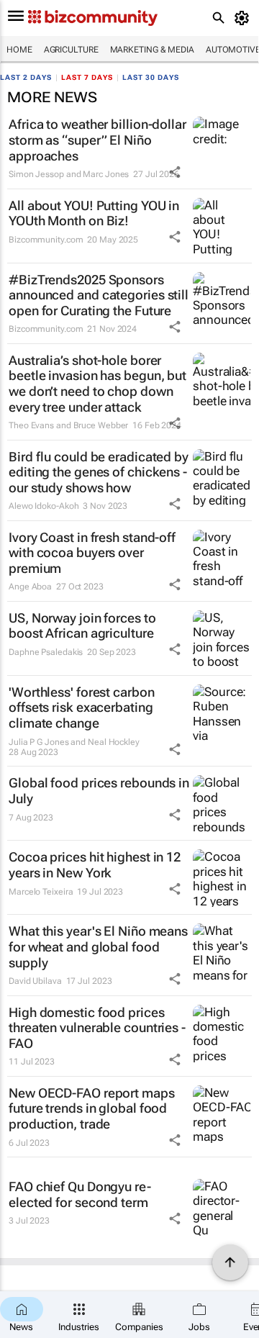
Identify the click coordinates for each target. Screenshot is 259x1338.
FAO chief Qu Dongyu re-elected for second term (80, 1194)
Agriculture (71, 50)
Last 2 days (26, 77)
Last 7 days (87, 77)
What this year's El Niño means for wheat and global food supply (98, 946)
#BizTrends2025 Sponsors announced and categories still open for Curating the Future (98, 295)
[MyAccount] (244, 18)
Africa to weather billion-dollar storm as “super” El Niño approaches (97, 140)
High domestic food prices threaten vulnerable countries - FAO (97, 1028)
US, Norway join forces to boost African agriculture (82, 625)
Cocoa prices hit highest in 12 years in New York (95, 864)
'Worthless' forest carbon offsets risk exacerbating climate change (82, 707)
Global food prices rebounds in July (99, 790)
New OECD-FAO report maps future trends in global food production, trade (92, 1108)
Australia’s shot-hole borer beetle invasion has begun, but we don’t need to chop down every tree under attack (97, 384)
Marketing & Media (152, 50)
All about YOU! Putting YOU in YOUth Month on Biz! (94, 213)
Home (19, 50)
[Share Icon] (175, 172)
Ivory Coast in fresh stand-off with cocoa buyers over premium (92, 553)
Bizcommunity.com (46, 240)
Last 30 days (150, 77)
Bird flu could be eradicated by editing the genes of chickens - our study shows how (98, 472)
